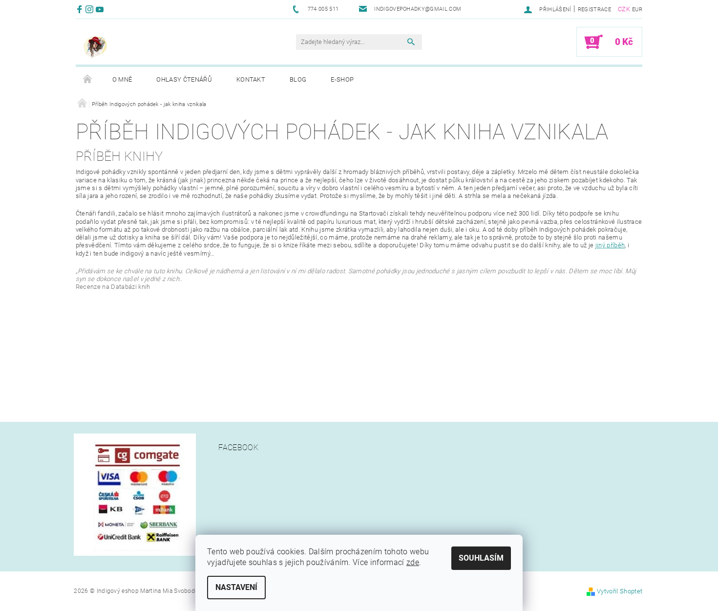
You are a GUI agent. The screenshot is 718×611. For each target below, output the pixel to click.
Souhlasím (481, 558)
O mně (122, 79)
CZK (624, 9)
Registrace (594, 9)
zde (412, 562)
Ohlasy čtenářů (183, 79)
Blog (298, 79)
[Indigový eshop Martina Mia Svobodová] (95, 47)
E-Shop (342, 79)
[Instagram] (90, 9)
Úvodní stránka (88, 79)
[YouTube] (101, 9)
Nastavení (236, 587)
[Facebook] (81, 9)
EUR (637, 9)
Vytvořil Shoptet (619, 591)
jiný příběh (610, 245)
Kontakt (250, 79)
